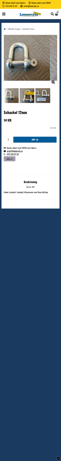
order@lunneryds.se (31, 6)
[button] (57, 14)
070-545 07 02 (11, 6)
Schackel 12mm (28, 28)
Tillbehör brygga (14, 28)
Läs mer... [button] (53, 127)
